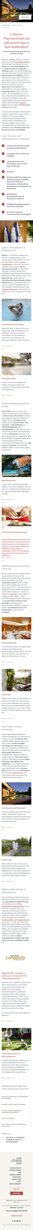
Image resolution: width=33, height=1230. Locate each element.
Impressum (16, 1224)
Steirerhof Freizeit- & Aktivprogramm (14, 1141)
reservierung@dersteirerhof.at (17, 1211)
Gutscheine (16, 1177)
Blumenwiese (18, 773)
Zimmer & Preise (15, 1170)
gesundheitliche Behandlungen (13, 906)
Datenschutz (9, 1224)
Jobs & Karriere (15, 1184)
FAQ (19, 1172)
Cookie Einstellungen (25, 1224)
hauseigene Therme (22, 62)
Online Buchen (15, 1168)
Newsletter (16, 1179)
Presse (4, 1224)
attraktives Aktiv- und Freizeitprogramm (16, 920)
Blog (19, 1181)
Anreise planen (16, 1216)
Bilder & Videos (15, 1175)
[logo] (5, 3)
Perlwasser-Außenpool (9, 289)
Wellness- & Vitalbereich (15, 1137)
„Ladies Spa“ (13, 594)
